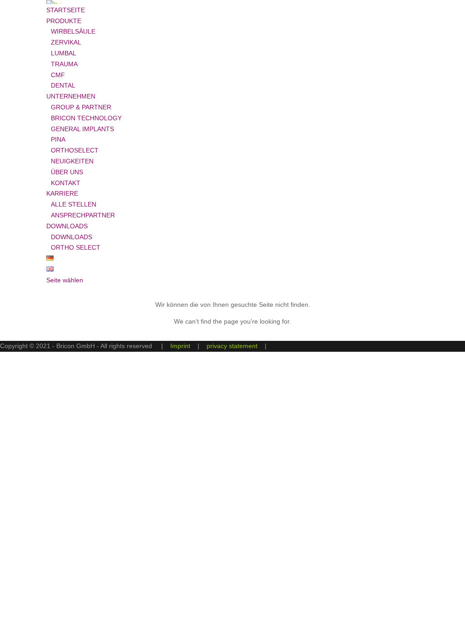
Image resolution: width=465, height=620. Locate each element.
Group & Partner (81, 107)
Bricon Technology (86, 118)
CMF (58, 75)
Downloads (71, 237)
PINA (58, 139)
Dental (63, 85)
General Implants (82, 129)
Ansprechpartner (83, 215)
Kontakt (65, 183)
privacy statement (232, 345)
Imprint (180, 345)
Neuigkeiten (72, 161)
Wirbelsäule (73, 31)
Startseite (65, 10)
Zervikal (66, 42)
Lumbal (63, 53)
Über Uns (67, 172)
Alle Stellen (73, 204)
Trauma (64, 64)
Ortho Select (75, 247)
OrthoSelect (75, 150)
